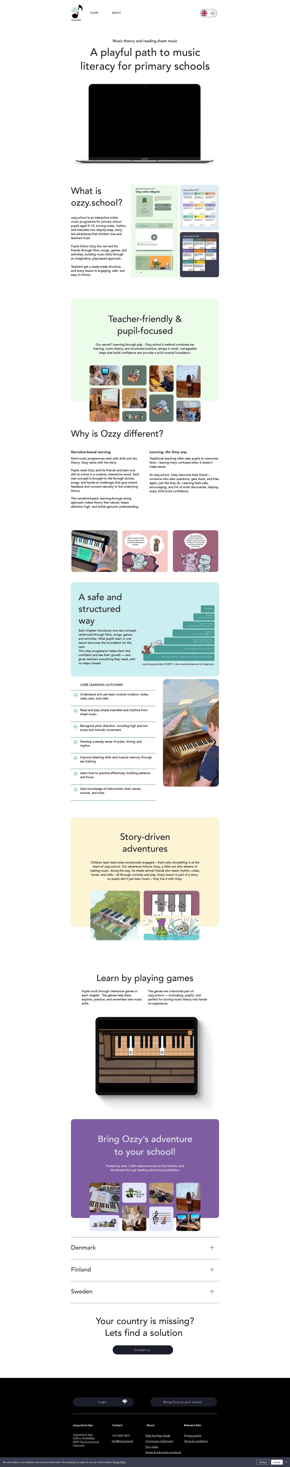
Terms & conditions (196, 1441)
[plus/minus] (212, 1248)
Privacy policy (192, 1435)
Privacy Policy (119, 1462)
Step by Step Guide (158, 1435)
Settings (263, 1462)
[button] (116, 12)
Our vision (152, 1447)
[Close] (286, 1462)
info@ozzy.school (122, 1441)
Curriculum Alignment (159, 1441)
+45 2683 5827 (121, 1435)
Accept (277, 1462)
